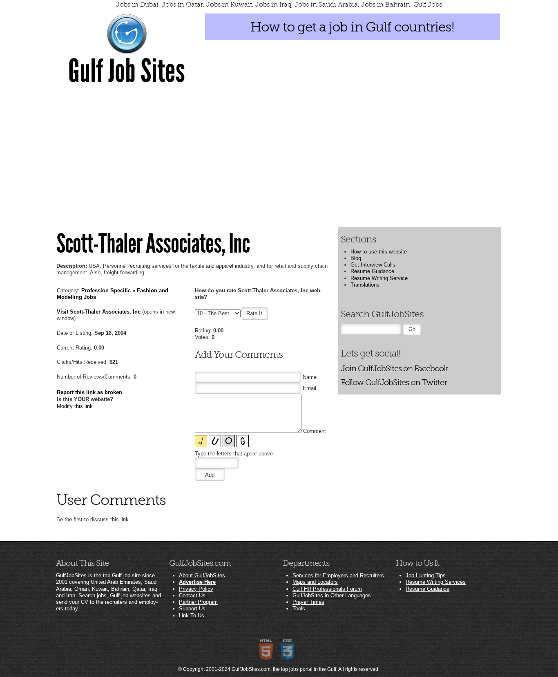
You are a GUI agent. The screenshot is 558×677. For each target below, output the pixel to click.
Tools (298, 608)
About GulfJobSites (202, 575)
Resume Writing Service (379, 278)
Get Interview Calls (372, 265)
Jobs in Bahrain (385, 4)
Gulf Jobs (427, 4)
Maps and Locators (315, 582)
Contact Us (192, 595)
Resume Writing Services (436, 582)
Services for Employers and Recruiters (338, 575)
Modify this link (75, 406)
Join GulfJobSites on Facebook (394, 368)
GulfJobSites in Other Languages (331, 595)
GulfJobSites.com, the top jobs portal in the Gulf (284, 669)
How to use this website (378, 252)
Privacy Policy (196, 589)
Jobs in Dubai (137, 4)
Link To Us (191, 615)
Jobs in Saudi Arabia (326, 4)
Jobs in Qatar (182, 4)
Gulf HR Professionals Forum (327, 589)
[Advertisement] (279, 155)
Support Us (192, 608)
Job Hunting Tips (426, 575)
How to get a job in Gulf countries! (352, 27)
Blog (355, 258)
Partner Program (198, 602)
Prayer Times (308, 602)
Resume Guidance (372, 271)
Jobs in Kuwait (229, 4)
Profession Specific (106, 290)
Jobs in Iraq (273, 4)
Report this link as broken (89, 392)
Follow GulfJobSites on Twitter (394, 382)
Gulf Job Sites (126, 71)
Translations (364, 285)
